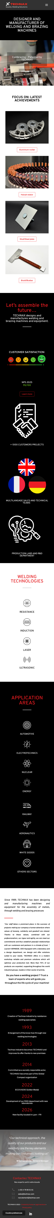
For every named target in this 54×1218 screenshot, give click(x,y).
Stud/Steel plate (27, 239)
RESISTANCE (27, 612)
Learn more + (27, 71)
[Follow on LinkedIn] (31, 1214)
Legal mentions (40, 1204)
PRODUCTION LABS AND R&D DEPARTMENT (27, 554)
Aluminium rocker (27, 150)
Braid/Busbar (27, 280)
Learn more (27, 394)
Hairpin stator (27, 195)
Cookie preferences (14, 1213)
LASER (27, 650)
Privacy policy (27, 1207)
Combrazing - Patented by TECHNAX (27, 58)
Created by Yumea (27, 1204)
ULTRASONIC (27, 668)
